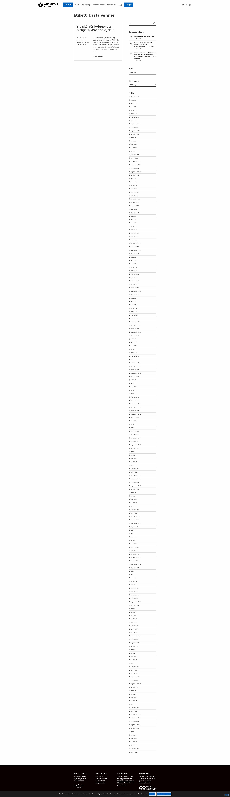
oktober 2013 (135, 598)
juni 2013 (133, 612)
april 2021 (134, 308)
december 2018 (135, 404)
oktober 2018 (135, 410)
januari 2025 (134, 158)
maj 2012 (133, 656)
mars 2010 (134, 745)
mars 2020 (134, 352)
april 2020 (134, 349)
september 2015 (136, 523)
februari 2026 (135, 117)
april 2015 (134, 540)
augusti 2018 (135, 417)
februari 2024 (135, 192)
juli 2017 (133, 451)
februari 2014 (135, 588)
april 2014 (134, 581)
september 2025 (136, 131)
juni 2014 (133, 574)
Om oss (76, 5)
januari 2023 (134, 236)
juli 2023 (133, 216)
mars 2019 (134, 393)
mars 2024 (134, 189)
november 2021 (135, 284)
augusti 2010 (135, 728)
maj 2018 (133, 421)
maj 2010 (133, 738)
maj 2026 (133, 107)
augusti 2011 (135, 687)
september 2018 (136, 414)
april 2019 (134, 390)
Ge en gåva (128, 5)
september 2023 (136, 209)
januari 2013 (134, 629)
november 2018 (135, 407)
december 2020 (135, 322)
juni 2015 (133, 533)
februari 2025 (135, 154)
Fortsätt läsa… (98, 56)
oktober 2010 (135, 721)
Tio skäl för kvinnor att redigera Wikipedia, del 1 (96, 28)
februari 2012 (135, 667)
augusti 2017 (135, 448)
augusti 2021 (135, 294)
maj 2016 (133, 499)
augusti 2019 (135, 376)
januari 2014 (134, 591)
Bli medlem (68, 5)
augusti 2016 (135, 489)
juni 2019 (133, 383)
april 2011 (134, 701)
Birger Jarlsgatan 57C (80, 779)
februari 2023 (135, 233)
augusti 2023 (135, 213)
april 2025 (134, 148)
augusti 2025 (135, 134)
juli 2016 (133, 492)
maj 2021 (133, 305)
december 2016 (135, 475)
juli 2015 (133, 530)
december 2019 (135, 363)
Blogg (120, 5)
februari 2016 (135, 509)
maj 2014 (133, 578)
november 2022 (135, 243)
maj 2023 (133, 223)
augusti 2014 (135, 568)
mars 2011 (134, 704)
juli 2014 (133, 571)
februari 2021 (135, 315)
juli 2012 (133, 650)
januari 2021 (134, 318)
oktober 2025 (135, 127)
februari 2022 (135, 274)
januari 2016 (134, 513)
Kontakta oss (111, 5)
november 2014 (135, 557)
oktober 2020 (135, 329)
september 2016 (136, 486)
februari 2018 (135, 431)
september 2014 (136, 564)
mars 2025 (134, 151)
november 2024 (135, 165)
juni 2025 (133, 141)
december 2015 (135, 516)
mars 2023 (134, 230)
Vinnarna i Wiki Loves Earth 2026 (144, 36)
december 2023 (135, 199)
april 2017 (134, 462)
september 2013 (136, 602)
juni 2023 (133, 219)
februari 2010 (135, 748)
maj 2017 (133, 458)
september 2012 (136, 643)
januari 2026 (134, 120)
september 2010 (136, 725)
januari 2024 (134, 195)
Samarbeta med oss (98, 5)
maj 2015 (133, 537)
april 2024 (134, 185)
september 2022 (136, 250)
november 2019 (135, 366)
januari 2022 (134, 277)
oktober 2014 (135, 561)
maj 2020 (133, 346)
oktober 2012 (135, 639)
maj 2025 (133, 144)
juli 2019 (133, 380)
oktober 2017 (135, 441)
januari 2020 (134, 359)
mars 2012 (134, 663)
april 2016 (134, 503)
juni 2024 (133, 178)
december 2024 (135, 161)
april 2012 (134, 660)
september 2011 (136, 684)
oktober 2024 (135, 168)
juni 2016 (133, 496)
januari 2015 (134, 550)
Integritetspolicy (100, 783)
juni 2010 (133, 735)
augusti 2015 (135, 527)
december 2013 (135, 595)
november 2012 (135, 636)
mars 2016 (134, 506)
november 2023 (135, 202)
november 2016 (135, 479)
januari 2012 (134, 670)
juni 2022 (133, 260)
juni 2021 (133, 301)
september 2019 (136, 373)
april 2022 (134, 267)
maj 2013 (133, 615)
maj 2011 (133, 697)
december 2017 (135, 434)
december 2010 (135, 714)
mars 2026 (134, 113)
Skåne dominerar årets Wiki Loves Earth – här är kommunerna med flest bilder (144, 44)
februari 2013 (135, 626)
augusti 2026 (135, 96)
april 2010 (134, 742)
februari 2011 (135, 708)
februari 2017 (135, 469)
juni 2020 (133, 342)
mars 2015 (134, 544)
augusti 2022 (135, 253)
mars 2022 (134, 271)
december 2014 (135, 554)
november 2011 (135, 677)
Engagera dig (85, 5)
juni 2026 (133, 103)
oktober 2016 (135, 482)
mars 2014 (134, 585)
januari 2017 (134, 472)
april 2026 (134, 110)
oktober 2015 (135, 520)
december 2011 (135, 673)
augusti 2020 (135, 335)
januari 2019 (134, 400)
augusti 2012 (135, 646)
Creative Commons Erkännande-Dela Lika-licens (125, 781)
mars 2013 (134, 622)
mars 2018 (134, 428)
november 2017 (135, 438)
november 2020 (135, 325)
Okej (152, 794)
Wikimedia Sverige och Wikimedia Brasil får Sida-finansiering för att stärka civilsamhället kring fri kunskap (145, 55)
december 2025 (135, 124)
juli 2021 (133, 298)
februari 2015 (135, 547)
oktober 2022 (135, 247)
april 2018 (134, 424)
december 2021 (135, 281)
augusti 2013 (135, 605)
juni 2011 (133, 694)
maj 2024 (133, 182)
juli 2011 (133, 690)
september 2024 (136, 172)
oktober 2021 (135, 288)
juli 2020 (133, 339)
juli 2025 (133, 137)
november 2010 (135, 718)
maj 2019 (133, 387)
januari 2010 (134, 752)
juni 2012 (133, 653)
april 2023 (134, 226)
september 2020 (136, 332)
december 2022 (135, 240)
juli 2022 (133, 257)
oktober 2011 (135, 680)
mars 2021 (134, 312)
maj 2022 (133, 264)
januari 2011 (134, 711)
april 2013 (134, 619)
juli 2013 (133, 609)
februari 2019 (135, 397)
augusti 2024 (135, 175)
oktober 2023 (135, 206)
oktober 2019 (135, 370)
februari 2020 (135, 356)
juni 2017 (133, 455)
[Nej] (227, 795)
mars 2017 (134, 465)
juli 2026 (133, 100)
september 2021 (136, 291)
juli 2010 (133, 731)
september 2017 (136, 445)
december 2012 (135, 632)
